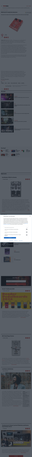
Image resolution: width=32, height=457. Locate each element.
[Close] (30, 216)
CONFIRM (10, 237)
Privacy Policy (21, 240)
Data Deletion (11, 240)
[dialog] (16, 228)
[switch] (26, 229)
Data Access (16, 240)
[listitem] (16, 227)
